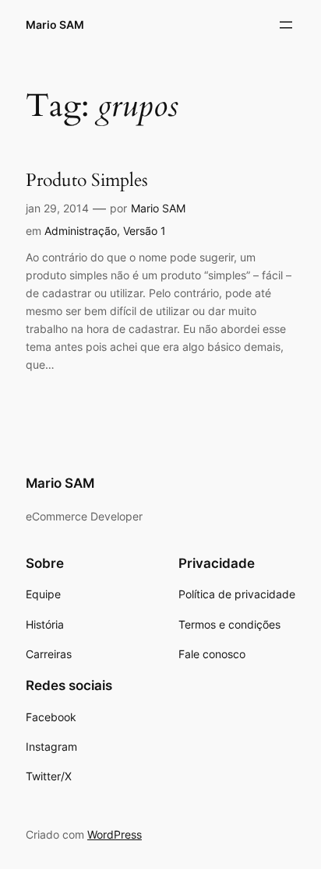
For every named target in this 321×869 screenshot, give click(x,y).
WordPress (114, 834)
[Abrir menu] (286, 25)
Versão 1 (144, 230)
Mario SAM (55, 24)
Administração (80, 230)
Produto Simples (87, 180)
